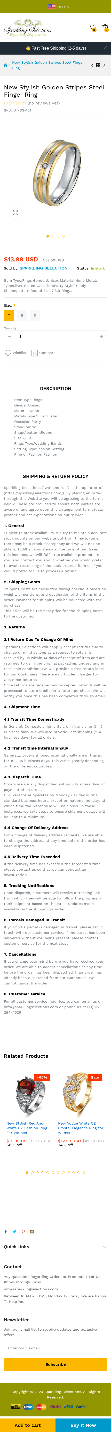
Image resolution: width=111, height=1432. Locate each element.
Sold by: (11, 268)
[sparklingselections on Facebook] (5, 1232)
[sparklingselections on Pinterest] (23, 1232)
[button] (32, 104)
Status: (83, 268)
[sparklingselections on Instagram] (32, 1232)
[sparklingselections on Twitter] (14, 1232)
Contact (13, 1266)
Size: (9, 305)
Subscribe (55, 1364)
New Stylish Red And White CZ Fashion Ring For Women (26, 1128)
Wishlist (20, 353)
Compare (47, 353)
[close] (105, 47)
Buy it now (83, 1425)
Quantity (10, 328)
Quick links (16, 1246)
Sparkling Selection (44, 268)
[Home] (5, 65)
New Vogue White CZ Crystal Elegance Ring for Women (81, 1128)
